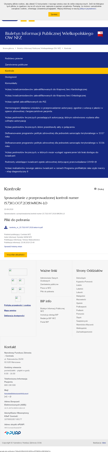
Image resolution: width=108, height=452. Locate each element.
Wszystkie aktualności (15, 254)
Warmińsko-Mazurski (85, 325)
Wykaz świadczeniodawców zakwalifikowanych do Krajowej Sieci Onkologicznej (45, 95)
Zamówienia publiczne (16, 64)
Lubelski (79, 289)
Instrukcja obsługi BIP (49, 315)
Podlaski (79, 310)
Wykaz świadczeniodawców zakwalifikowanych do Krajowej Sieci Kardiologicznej (46, 89)
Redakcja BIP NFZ (48, 318)
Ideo (104, 443)
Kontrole (9, 70)
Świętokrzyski (82, 321)
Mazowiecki (81, 299)
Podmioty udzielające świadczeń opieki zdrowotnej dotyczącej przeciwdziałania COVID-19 (51, 161)
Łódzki (79, 285)
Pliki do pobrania (47, 291)
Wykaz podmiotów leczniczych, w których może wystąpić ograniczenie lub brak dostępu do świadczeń (51, 154)
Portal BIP (44, 322)
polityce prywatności (87, 9)
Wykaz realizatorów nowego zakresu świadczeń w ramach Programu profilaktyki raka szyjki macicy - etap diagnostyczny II (55, 170)
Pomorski (80, 314)
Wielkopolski (81, 328)
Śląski (78, 317)
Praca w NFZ (45, 288)
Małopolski (80, 296)
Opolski (79, 303)
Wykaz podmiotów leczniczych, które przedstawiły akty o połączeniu (40, 127)
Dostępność (11, 76)
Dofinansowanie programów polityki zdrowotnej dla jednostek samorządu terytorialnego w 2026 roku (54, 144)
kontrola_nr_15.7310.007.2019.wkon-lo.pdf (26, 227)
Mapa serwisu (10, 310)
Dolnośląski (81, 278)
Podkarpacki (81, 307)
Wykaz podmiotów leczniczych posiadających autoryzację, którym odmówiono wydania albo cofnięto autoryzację (52, 119)
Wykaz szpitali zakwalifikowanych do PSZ (25, 101)
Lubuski (79, 292)
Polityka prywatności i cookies (17, 305)
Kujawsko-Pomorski (84, 282)
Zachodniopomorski (84, 332)
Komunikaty (11, 83)
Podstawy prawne (14, 58)
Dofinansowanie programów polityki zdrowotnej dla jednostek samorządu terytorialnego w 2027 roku (54, 135)
